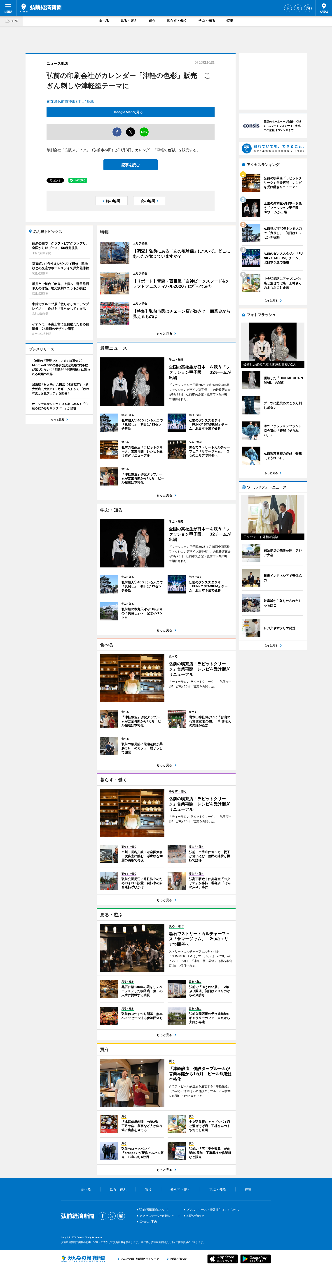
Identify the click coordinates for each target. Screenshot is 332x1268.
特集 (230, 20)
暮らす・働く (177, 20)
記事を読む (131, 165)
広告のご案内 (148, 1221)
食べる (104, 20)
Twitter (298, 8)
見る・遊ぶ (128, 20)
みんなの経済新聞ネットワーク (83, 1259)
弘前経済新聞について (154, 1209)
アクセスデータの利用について (159, 1216)
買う (152, 20)
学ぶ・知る (206, 20)
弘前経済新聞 (40, 7)
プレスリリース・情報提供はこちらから (212, 1209)
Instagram (308, 8)
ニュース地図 (57, 63)
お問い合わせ (195, 1216)
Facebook (288, 8)
